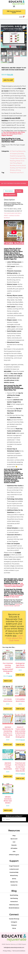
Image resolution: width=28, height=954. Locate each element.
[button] (14, 6)
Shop (14, 835)
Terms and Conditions (18, 951)
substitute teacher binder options (13, 605)
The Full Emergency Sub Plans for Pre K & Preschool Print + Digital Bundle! (13, 133)
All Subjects (14, 153)
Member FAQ (14, 882)
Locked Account (14, 869)
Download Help (14, 872)
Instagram (14, 922)
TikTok (14, 928)
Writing (18, 170)
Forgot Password (14, 866)
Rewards (14, 845)
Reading (13, 160)
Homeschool (14, 901)
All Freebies (14, 848)
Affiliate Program (14, 854)
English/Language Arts (17, 156)
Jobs (14, 851)
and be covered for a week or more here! (13, 596)
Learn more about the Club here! (14, 638)
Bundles (21, 153)
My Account (14, 839)
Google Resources (16, 158)
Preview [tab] (18, 191)
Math (24, 158)
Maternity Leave (14, 904)
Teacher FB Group (14, 919)
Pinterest (14, 925)
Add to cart (8, 80)
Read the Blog (14, 895)
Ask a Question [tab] (10, 194)
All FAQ (14, 878)
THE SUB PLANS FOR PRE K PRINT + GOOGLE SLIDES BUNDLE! (12, 216)
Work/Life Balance (14, 908)
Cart (14, 842)
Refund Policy (14, 875)
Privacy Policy (7, 951)
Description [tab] (9, 191)
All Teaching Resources (17, 151)
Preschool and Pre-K (16, 172)
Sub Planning (14, 898)
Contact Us (14, 885)
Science (18, 165)
